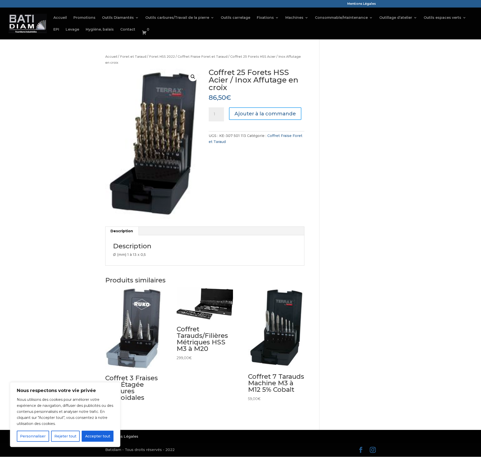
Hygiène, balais (100, 30)
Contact (127, 30)
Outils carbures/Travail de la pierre (177, 18)
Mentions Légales (361, 4)
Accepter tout (97, 436)
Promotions (84, 18)
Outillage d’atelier (395, 18)
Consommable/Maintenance (341, 18)
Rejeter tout (65, 436)
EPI (56, 30)
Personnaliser (33, 436)
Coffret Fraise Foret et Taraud (202, 56)
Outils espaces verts (442, 18)
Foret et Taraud (133, 56)
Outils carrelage (235, 18)
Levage (72, 30)
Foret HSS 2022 (162, 56)
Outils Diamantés (118, 18)
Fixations (265, 18)
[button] (192, 76)
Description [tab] (121, 231)
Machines (294, 18)
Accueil (60, 18)
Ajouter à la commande (265, 114)
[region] (65, 414)
